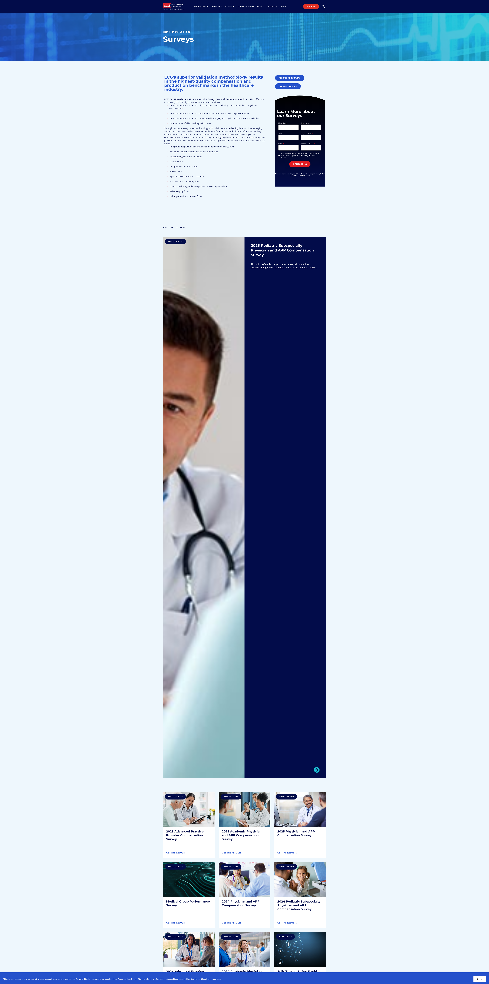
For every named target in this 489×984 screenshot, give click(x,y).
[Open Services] (221, 6)
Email (280, 144)
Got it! (479, 979)
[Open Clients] (233, 6)
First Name (282, 123)
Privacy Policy (319, 174)
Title (280, 133)
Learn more (216, 979)
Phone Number (307, 144)
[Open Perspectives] (207, 6)
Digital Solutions (181, 31)
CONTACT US (300, 164)
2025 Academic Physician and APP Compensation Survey (241, 835)
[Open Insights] (276, 6)
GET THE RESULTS (176, 852)
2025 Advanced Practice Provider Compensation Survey (185, 835)
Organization (306, 133)
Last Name (305, 123)
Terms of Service (299, 175)
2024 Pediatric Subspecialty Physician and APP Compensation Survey (299, 905)
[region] (244, 978)
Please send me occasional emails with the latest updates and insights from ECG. (300, 155)
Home (166, 31)
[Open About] (288, 6)
